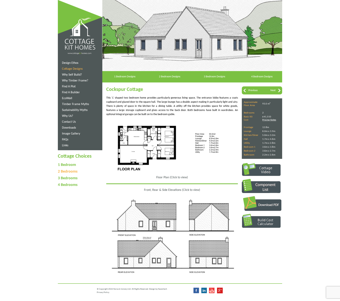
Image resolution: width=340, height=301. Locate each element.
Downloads (69, 127)
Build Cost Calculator (262, 221)
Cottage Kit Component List (262, 186)
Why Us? (67, 116)
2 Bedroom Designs (169, 76)
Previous (253, 90)
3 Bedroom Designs (214, 76)
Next (273, 90)
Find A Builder (71, 92)
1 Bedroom (67, 165)
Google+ (220, 291)
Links (65, 145)
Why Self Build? (72, 74)
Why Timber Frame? (75, 80)
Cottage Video (262, 169)
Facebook (196, 291)
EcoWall (67, 98)
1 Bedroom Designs (124, 76)
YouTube (212, 291)
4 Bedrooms (68, 185)
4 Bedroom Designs (262, 76)
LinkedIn (204, 291)
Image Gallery (71, 133)
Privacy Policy (103, 292)
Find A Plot (69, 86)
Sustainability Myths (75, 110)
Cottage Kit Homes (82, 19)
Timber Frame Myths (75, 104)
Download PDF (262, 203)
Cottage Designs (72, 68)
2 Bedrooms (68, 172)
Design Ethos (70, 63)
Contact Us (69, 122)
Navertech (162, 289)
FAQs (65, 139)
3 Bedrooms (68, 178)
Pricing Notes (269, 120)
